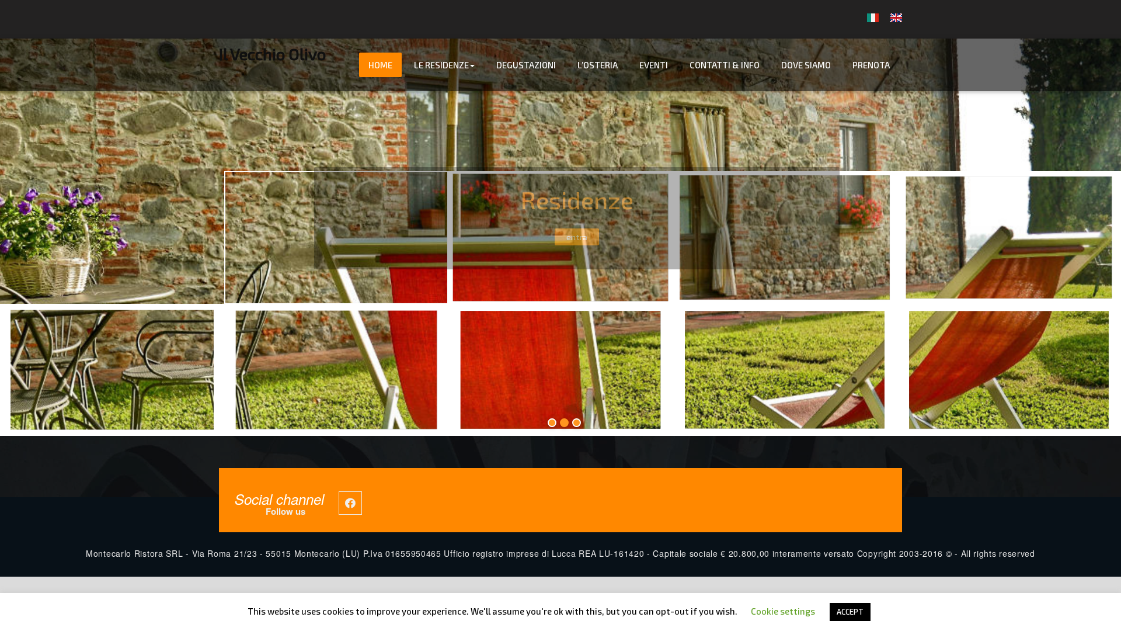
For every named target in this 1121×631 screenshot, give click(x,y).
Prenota (871, 65)
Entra (576, 237)
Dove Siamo (806, 65)
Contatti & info (725, 65)
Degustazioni (526, 65)
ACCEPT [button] (850, 611)
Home (380, 65)
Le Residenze (441, 65)
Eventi (653, 65)
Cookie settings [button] (783, 611)
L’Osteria (597, 65)
